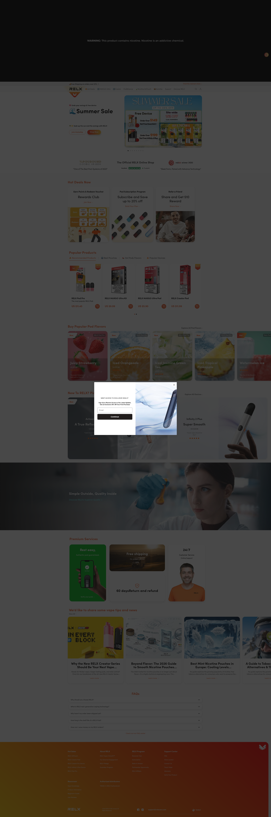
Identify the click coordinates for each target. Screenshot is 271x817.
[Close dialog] (174, 385)
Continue (115, 417)
